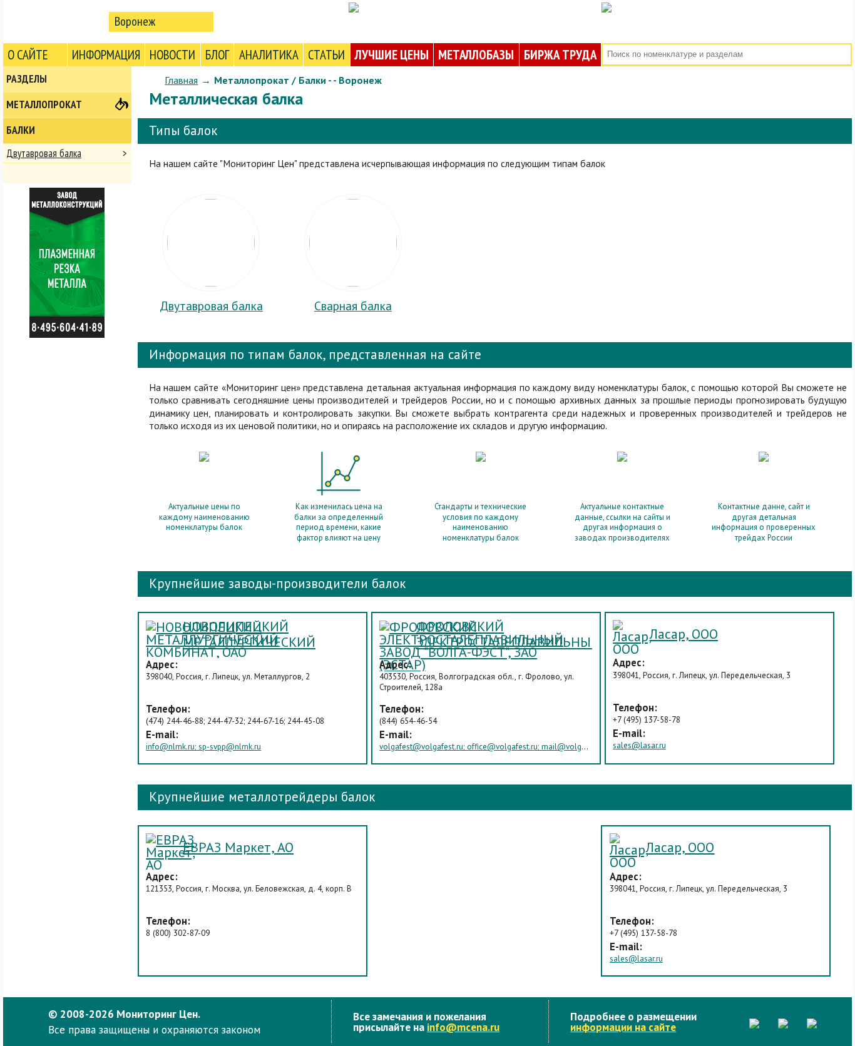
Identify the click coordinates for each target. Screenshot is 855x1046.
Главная (181, 80)
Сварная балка (353, 305)
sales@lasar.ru (639, 745)
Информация (106, 54)
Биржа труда (560, 54)
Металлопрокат (44, 104)
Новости (172, 54)
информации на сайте (623, 1027)
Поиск (841, 54)
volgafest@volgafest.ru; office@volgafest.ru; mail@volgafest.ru (493, 746)
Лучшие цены (392, 54)
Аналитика (269, 54)
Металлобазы (476, 54)
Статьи (326, 54)
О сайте (28, 54)
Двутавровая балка (43, 153)
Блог (217, 54)
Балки (20, 130)
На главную (53, 21)
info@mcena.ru (463, 1027)
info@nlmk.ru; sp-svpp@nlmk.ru (203, 746)
